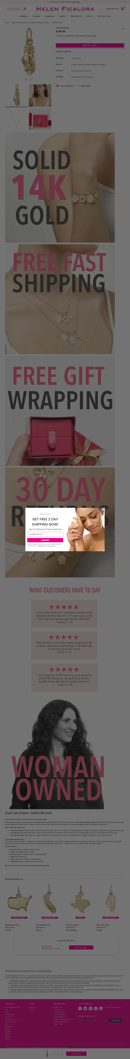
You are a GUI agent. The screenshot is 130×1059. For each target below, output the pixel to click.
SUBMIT (45, 540)
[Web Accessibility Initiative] (1, 1056)
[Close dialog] (103, 510)
